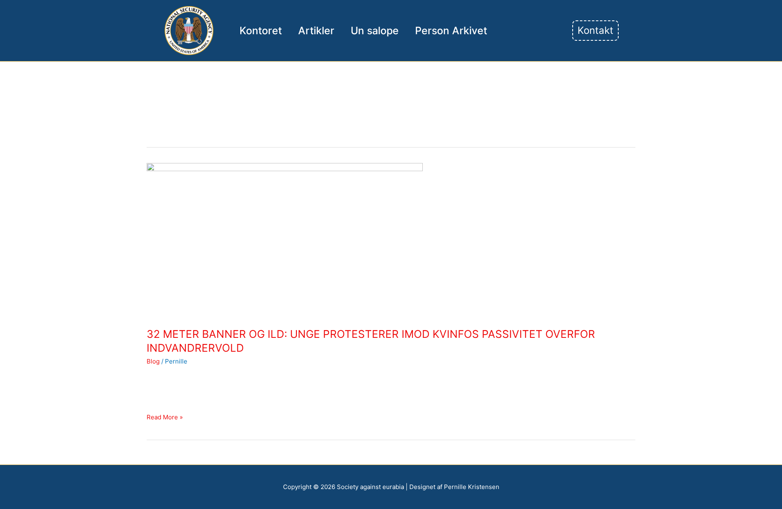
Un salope (375, 30)
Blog (153, 361)
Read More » (165, 416)
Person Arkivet (451, 30)
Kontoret (260, 30)
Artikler (316, 30)
